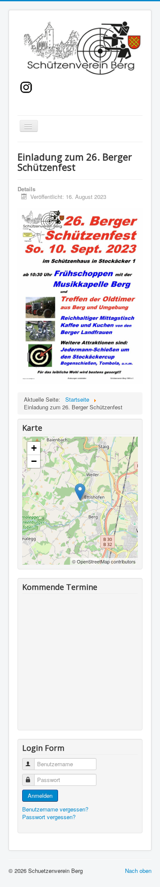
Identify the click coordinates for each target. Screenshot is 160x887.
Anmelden (40, 795)
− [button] (34, 461)
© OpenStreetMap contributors (104, 561)
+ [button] (34, 448)
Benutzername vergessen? (55, 809)
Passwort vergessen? (49, 817)
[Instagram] (26, 86)
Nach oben (138, 871)
